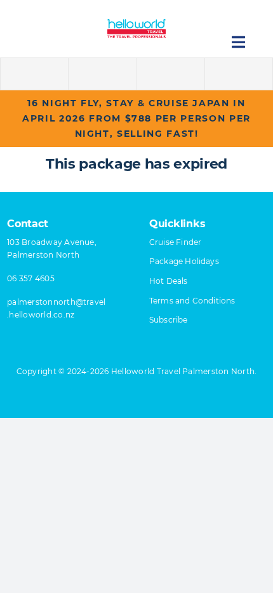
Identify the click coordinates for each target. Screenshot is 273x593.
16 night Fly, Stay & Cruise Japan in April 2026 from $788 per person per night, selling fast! (136, 118)
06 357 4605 (31, 278)
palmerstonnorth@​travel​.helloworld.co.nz (56, 308)
